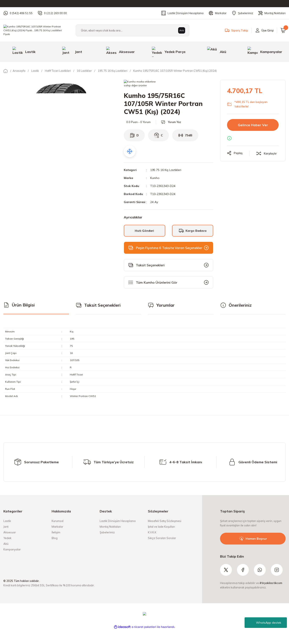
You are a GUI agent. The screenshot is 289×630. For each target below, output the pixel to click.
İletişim (56, 532)
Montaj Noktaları (110, 526)
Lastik (7, 521)
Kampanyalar (12, 549)
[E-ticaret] (144, 627)
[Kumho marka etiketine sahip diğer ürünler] (142, 84)
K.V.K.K (152, 532)
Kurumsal (57, 521)
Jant (5, 526)
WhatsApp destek (268, 623)
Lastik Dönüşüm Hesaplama (118, 521)
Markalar (57, 526)
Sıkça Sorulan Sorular (162, 538)
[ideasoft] (122, 627)
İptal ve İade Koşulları (161, 526)
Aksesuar (9, 532)
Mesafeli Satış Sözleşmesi (164, 521)
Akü (5, 543)
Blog (55, 538)
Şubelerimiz (107, 532)
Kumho (155, 178)
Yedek (7, 538)
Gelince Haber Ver (253, 125)
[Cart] (283, 30)
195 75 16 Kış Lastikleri (165, 170)
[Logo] (36, 30)
